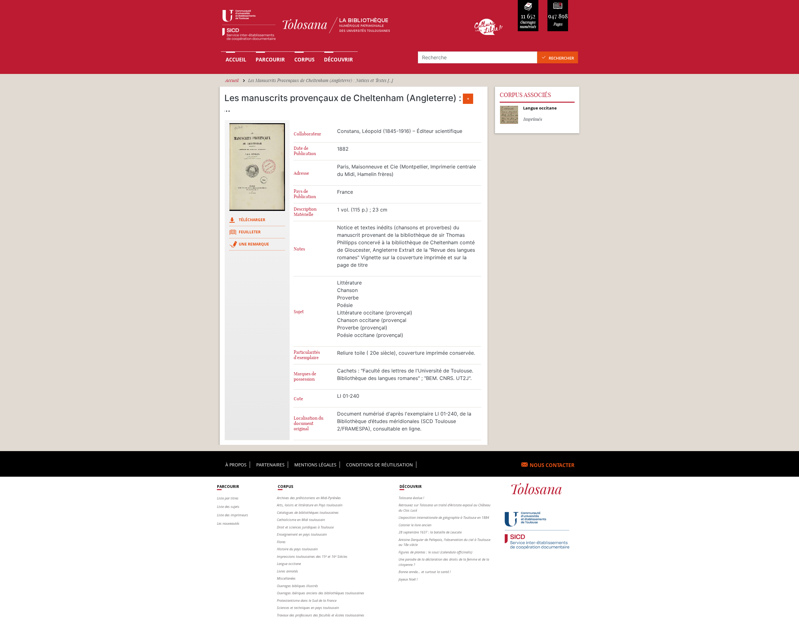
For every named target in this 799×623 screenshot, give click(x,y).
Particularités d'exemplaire (307, 355)
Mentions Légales (315, 465)
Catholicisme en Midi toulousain (301, 519)
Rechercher (561, 58)
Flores (281, 541)
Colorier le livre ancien (415, 525)
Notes (299, 249)
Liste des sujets (228, 506)
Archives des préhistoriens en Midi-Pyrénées (309, 497)
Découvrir (338, 59)
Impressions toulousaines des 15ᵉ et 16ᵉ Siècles (312, 556)
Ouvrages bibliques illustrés (297, 585)
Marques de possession (305, 376)
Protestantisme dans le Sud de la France (306, 600)
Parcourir (270, 59)
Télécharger (252, 219)
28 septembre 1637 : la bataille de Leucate (430, 532)
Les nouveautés (228, 523)
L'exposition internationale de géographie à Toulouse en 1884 (444, 517)
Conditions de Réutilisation (379, 465)
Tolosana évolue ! (411, 497)
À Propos (236, 465)
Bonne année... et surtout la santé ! (425, 571)
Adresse (301, 173)
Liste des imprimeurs (232, 515)
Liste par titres (227, 498)
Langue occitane (289, 563)
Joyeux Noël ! (408, 579)
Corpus (304, 59)
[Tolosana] (338, 26)
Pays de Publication (305, 194)
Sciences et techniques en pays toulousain (308, 607)
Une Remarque (254, 244)
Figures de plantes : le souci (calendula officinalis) (435, 552)
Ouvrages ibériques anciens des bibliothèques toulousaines (320, 593)
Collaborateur (307, 134)
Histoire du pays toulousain (297, 549)
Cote (298, 399)
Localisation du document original (308, 423)
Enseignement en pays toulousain (302, 534)
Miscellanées (286, 578)
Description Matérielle (305, 212)
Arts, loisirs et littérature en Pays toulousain (309, 505)
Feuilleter (250, 232)
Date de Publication (305, 151)
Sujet (299, 311)
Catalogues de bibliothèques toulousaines (308, 512)
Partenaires (270, 465)
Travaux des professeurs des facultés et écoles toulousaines (320, 615)
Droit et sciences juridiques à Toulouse (305, 527)
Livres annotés (287, 571)
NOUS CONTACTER (552, 465)
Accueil (236, 59)
